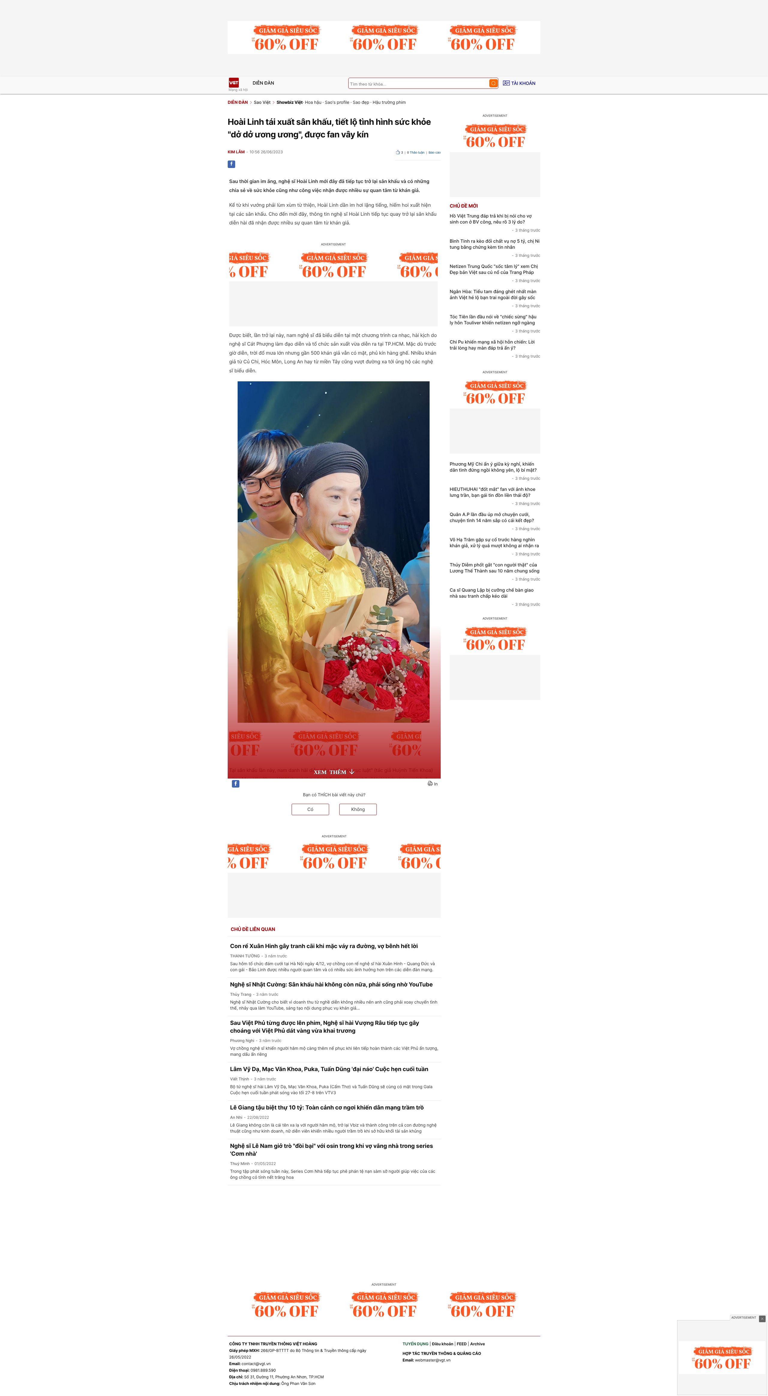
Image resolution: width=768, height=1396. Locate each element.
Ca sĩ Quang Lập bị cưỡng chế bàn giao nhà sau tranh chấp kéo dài (495, 597)
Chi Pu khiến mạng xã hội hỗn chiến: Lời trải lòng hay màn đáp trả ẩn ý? (495, 349)
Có (311, 809)
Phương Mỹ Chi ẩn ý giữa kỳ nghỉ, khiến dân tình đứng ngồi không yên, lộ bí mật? (495, 471)
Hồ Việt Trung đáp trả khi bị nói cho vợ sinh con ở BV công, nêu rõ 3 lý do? (495, 223)
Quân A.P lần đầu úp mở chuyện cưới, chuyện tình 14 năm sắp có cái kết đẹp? (495, 521)
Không (358, 809)
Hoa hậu (313, 102)
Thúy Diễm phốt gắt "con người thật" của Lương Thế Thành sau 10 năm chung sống (495, 572)
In (436, 784)
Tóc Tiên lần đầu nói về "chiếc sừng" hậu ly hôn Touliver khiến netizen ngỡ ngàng (495, 324)
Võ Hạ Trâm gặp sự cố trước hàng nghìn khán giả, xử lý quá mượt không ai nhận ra (495, 547)
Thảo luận (415, 153)
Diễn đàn (263, 83)
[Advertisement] (384, 1230)
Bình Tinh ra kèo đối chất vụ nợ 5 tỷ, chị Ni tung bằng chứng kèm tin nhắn (495, 248)
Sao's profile (337, 102)
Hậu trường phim (389, 102)
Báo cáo (435, 153)
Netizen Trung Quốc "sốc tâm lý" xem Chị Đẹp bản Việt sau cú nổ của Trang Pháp (495, 273)
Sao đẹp (361, 102)
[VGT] (234, 83)
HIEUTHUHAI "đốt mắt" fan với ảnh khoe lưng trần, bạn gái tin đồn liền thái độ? (495, 496)
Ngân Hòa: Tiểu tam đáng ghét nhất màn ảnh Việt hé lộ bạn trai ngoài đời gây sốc (495, 298)
